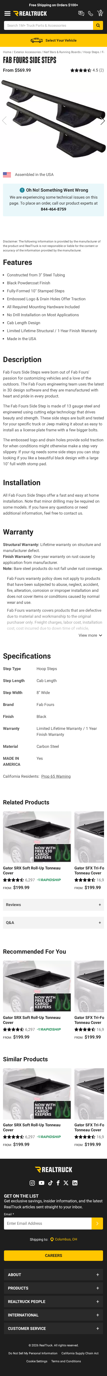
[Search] (98, 25)
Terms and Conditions (66, 1361)
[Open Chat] (81, 13)
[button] (53, 1274)
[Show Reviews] (87, 70)
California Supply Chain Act (80, 1353)
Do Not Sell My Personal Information (32, 1353)
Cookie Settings (36, 1361)
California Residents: (37, 776)
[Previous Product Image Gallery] (4, 120)
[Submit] (97, 1223)
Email (9, 1214)
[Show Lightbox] (53, 119)
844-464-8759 (53, 209)
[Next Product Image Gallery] (102, 120)
